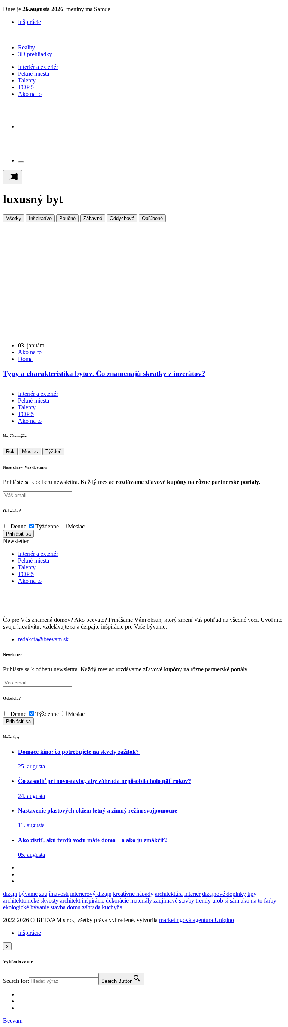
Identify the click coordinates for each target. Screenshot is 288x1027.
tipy (252, 894)
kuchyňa (112, 907)
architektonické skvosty (30, 900)
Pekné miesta (33, 73)
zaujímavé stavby (173, 900)
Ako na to (30, 94)
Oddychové (122, 218)
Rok (10, 451)
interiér (192, 894)
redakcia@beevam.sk (43, 639)
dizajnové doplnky (224, 894)
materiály (141, 900)
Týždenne (47, 526)
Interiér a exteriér (38, 67)
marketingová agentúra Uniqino (196, 920)
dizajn (10, 894)
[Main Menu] (12, 177)
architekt (70, 900)
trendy (203, 900)
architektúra (169, 894)
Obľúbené (152, 218)
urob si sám (225, 900)
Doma (25, 359)
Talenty (27, 80)
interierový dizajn (90, 894)
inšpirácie (93, 900)
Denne (18, 526)
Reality (26, 47)
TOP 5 (26, 87)
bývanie (28, 894)
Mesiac (30, 451)
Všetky (13, 218)
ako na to (251, 900)
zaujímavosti (54, 894)
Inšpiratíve (40, 218)
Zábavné (92, 218)
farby (270, 900)
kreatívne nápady (133, 894)
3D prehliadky (35, 54)
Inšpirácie (29, 22)
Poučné (67, 218)
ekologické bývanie (26, 907)
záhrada (91, 907)
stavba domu (66, 907)
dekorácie (117, 900)
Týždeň (53, 451)
